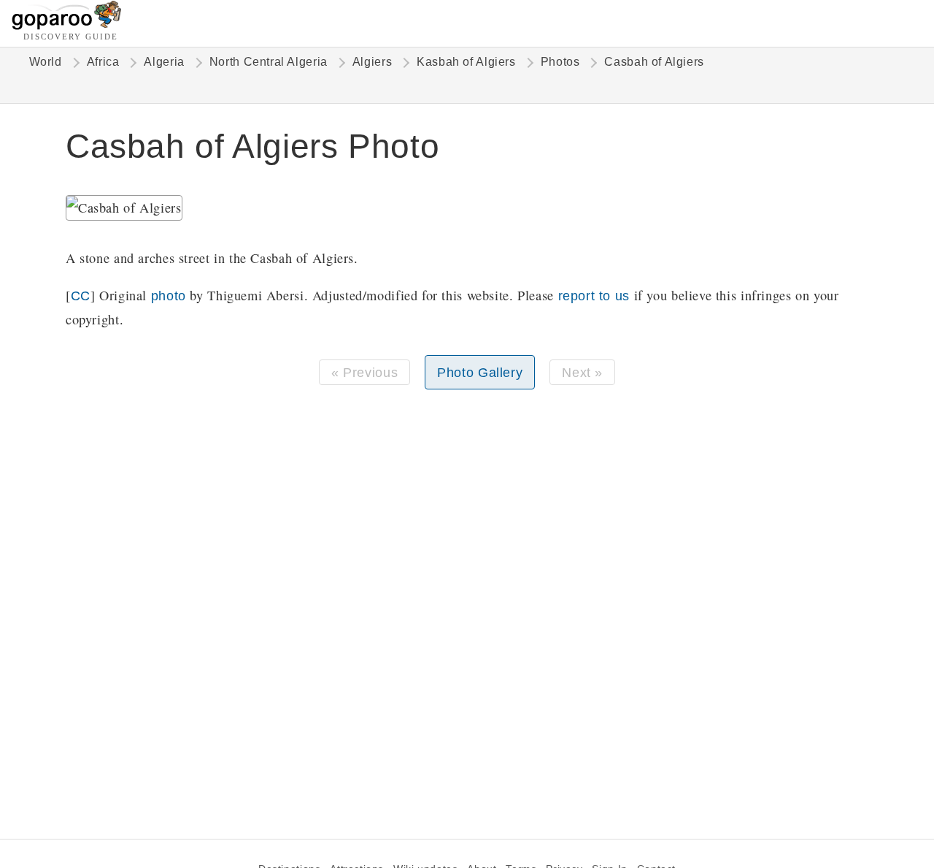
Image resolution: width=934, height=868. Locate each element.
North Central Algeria (268, 62)
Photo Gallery (479, 372)
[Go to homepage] (67, 26)
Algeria (164, 62)
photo (168, 295)
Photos (560, 62)
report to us (594, 295)
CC (80, 295)
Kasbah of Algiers (466, 62)
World (45, 62)
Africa (103, 62)
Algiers (372, 62)
